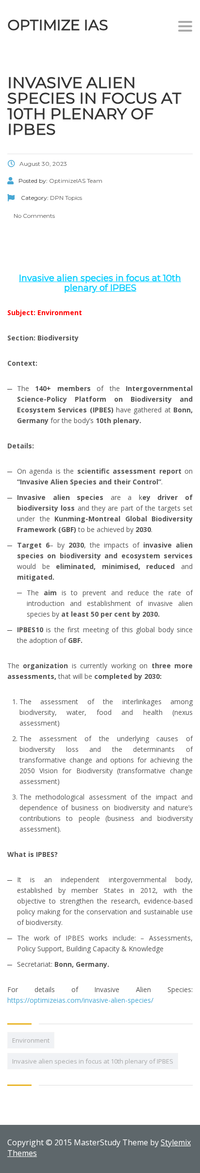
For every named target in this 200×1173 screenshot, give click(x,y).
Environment (31, 1040)
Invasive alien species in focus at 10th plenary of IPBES (92, 1061)
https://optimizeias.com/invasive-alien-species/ (80, 1000)
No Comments (33, 215)
